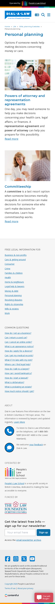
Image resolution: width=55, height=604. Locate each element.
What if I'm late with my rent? (18, 359)
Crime (7, 268)
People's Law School (37, 3)
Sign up (43, 532)
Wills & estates (12, 308)
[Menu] (48, 15)
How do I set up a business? (18, 333)
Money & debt (11, 291)
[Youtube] (32, 560)
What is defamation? (14, 382)
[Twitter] (24, 560)
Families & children (14, 273)
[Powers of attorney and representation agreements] (27, 76)
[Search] (43, 15)
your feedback (36, 444)
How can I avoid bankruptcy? (18, 373)
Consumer (10, 264)
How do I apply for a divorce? (18, 350)
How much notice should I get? (19, 391)
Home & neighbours (14, 282)
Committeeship (18, 187)
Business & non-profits (16, 255)
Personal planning (13, 295)
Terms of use (10, 588)
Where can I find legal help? (18, 364)
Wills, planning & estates (29, 26)
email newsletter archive (28, 539)
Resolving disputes (13, 299)
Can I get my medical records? (19, 355)
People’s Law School (14, 483)
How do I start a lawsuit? (16, 377)
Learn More (19, 422)
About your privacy (25, 588)
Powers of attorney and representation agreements (25, 100)
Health (8, 277)
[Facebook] (8, 560)
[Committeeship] (27, 166)
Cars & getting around (15, 259)
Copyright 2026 (11, 584)
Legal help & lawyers (14, 286)
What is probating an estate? (18, 386)
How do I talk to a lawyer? (17, 368)
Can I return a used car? (16, 337)
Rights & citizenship (14, 304)
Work (7, 313)
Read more (11, 139)
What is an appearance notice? (19, 346)
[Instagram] (16, 560)
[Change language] (37, 15)
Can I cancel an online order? (18, 342)
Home (7, 26)
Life (14, 26)
